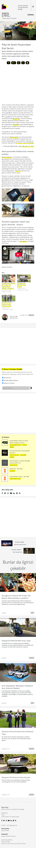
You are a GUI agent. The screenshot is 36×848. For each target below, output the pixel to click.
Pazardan (16, 124)
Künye (3, 815)
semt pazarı (23, 241)
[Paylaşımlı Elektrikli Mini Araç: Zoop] (18, 627)
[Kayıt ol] (31, 387)
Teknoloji (13, 836)
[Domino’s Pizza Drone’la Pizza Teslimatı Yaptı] (18, 718)
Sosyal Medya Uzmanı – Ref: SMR (19, 476)
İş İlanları (31, 15)
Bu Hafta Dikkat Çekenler (11, 380)
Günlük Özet (7, 378)
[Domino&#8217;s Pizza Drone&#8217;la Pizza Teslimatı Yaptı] (8, 298)
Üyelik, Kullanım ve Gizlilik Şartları (10, 816)
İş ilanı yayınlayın (5, 841)
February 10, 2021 (28, 146)
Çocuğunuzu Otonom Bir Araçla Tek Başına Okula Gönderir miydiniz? (8, 285)
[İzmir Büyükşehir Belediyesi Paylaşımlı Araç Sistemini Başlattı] (18, 672)
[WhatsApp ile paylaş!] (23, 62)
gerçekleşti (16, 118)
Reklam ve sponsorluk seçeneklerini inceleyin (13, 843)
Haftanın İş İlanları (9, 383)
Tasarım (8, 836)
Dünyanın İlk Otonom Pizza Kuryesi (21, 284)
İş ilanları (5, 437)
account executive (14, 455)
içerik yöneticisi (13, 465)
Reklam (3, 836)
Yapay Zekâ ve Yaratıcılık (9, 18)
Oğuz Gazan (13, 316)
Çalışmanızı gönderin (6, 840)
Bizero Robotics (7, 157)
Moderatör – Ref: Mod (16, 469)
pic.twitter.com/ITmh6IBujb (25, 143)
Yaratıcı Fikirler (5, 830)
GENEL (32, 612)
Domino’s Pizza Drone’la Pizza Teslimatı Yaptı (6, 304)
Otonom (18, 171)
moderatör (12, 471)
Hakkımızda (4, 813)
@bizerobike (14, 137)
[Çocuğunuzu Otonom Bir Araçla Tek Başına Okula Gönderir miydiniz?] (8, 278)
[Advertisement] (18, 413)
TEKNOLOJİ (31, 315)
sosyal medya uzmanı (15, 445)
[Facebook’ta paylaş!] (8, 62)
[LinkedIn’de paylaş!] (18, 62)
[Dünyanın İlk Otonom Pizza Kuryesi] (24, 278)
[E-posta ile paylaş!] (27, 62)
